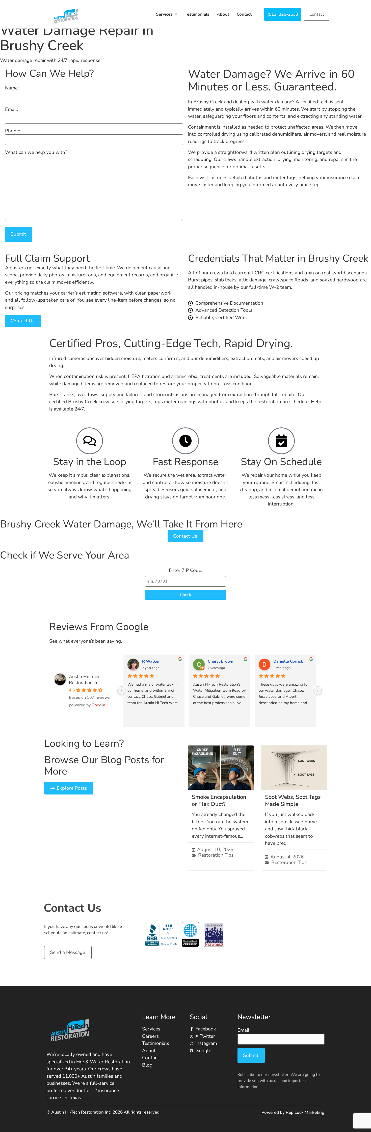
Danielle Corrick (288, 661)
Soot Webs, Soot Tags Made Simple (293, 800)
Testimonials (197, 14)
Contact (244, 14)
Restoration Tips (215, 855)
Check (185, 594)
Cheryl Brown (220, 661)
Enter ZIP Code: (185, 570)
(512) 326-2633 (283, 14)
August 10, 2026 (215, 849)
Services (164, 14)
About (223, 14)
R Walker (151, 661)
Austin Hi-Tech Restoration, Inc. (85, 679)
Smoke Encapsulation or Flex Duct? (219, 800)
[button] (166, 14)
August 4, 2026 (287, 857)
